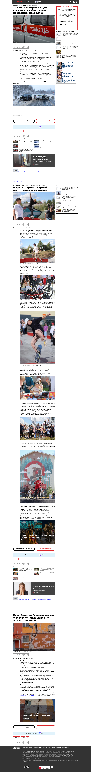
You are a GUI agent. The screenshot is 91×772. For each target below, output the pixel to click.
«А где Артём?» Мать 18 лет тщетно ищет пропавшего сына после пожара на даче (69, 38)
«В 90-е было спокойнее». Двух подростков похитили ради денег (69, 201)
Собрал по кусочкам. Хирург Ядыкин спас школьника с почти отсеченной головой (70, 34)
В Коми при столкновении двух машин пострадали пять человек (26, 145)
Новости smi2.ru (17, 181)
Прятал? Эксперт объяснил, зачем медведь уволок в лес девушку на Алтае (69, 197)
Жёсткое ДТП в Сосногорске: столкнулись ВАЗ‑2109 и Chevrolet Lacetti (67, 15)
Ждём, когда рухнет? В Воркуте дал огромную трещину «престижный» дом (35, 714)
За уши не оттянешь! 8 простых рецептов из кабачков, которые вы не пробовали (70, 52)
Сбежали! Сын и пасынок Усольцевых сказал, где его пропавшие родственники (70, 188)
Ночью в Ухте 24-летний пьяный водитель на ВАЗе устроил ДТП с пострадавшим (26, 141)
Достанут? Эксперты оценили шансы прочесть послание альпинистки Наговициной (70, 47)
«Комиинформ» (48, 60)
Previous (16, 97)
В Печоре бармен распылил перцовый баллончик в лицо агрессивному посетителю (67, 26)
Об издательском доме (27, 747)
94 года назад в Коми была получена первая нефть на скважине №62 (24, 573)
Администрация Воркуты (26, 651)
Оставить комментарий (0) (45, 120)
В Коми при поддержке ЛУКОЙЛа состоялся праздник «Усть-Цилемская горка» (47, 573)
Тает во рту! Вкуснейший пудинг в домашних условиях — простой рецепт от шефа (69, 210)
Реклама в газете (46, 747)
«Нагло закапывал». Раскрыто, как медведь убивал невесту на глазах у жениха (69, 56)
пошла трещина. (47, 693)
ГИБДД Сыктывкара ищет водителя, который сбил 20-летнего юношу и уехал (46, 141)
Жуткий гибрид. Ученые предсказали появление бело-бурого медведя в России (70, 206)
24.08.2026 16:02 (16, 613)
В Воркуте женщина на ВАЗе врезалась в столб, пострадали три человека (46, 146)
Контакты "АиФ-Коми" (56, 747)
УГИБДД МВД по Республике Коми (21, 115)
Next (53, 97)
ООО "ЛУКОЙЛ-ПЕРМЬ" (18, 221)
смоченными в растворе (27, 695)
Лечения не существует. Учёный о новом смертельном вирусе (69, 43)
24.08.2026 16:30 (16, 185)
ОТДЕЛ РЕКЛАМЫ (65, 747)
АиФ (42, 44)
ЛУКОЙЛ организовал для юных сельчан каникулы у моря (25, 578)
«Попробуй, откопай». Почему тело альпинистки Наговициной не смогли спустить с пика (69, 193)
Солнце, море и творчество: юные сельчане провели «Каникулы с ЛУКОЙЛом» (47, 569)
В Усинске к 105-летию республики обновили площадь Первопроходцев (37, 536)
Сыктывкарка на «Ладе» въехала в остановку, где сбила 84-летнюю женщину (26, 150)
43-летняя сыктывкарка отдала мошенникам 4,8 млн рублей (67, 21)
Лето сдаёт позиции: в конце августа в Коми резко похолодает (67, 10)
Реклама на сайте (38, 747)
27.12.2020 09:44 (16, 5)
